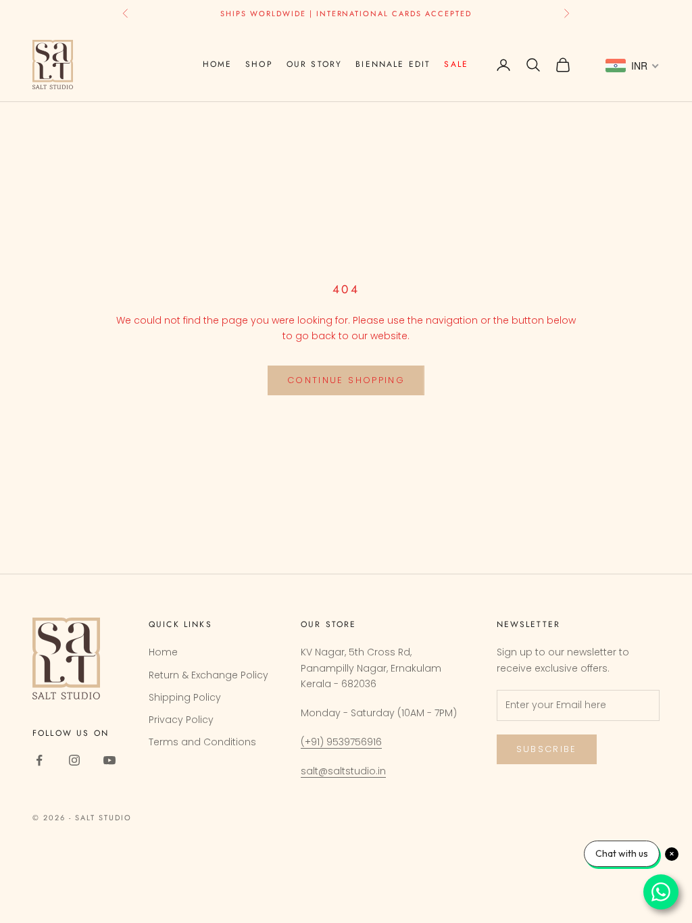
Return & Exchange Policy (208, 675)
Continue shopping (346, 380)
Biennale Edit (392, 64)
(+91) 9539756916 (341, 742)
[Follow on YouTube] (109, 760)
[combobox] (633, 65)
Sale (456, 64)
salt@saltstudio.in (343, 771)
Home (217, 64)
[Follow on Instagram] (74, 760)
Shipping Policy (185, 697)
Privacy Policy (181, 719)
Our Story (314, 64)
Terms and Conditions (202, 742)
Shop (259, 64)
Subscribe (546, 749)
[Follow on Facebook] (39, 760)
